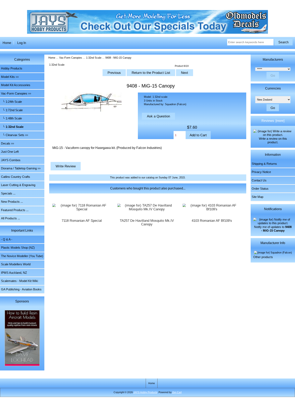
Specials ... (8, 193)
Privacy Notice (261, 172)
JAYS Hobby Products (145, 392)
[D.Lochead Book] (22, 338)
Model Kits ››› (10, 76)
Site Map (257, 196)
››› (16, 93)
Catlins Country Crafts (15, 176)
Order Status (260, 188)
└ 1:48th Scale (11, 118)
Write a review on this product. (273, 140)
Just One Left (10, 151)
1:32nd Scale (93, 57)
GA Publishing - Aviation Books (21, 289)
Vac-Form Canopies (70, 57)
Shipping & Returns (264, 163)
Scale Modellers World (16, 264)
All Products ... (10, 218)
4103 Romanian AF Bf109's (212, 221)
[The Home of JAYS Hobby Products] (147, 32)
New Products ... (12, 201)
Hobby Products (11, 68)
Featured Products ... (14, 210)
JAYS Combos (10, 160)
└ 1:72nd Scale (12, 110)
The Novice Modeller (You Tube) (22, 256)
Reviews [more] (272, 120)
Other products (263, 257)
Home (7, 43)
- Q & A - (6, 239)
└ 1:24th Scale (11, 101)
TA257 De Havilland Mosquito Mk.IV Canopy (147, 222)
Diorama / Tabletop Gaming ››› (21, 168)
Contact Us (259, 180)
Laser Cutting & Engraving (18, 185)
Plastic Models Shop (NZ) (18, 247)
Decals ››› (7, 143)
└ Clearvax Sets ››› (14, 135)
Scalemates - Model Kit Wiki (19, 281)
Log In (21, 43)
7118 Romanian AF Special (82, 221)
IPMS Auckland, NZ (14, 272)
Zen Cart (177, 392)
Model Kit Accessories (15, 85)
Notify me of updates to (273, 228)
